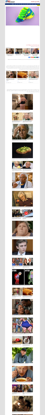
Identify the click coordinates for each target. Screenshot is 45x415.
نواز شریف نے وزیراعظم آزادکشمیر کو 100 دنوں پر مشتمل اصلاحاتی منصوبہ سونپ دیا (35, 5)
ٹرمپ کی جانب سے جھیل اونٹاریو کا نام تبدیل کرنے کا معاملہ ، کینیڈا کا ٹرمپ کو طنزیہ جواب (15, 5)
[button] (22, 16)
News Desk (38, 46)
